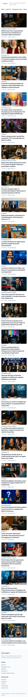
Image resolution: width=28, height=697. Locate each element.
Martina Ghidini (11, 89)
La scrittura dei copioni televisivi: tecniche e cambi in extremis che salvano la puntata (12, 430)
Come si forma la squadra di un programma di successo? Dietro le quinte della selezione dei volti (13, 322)
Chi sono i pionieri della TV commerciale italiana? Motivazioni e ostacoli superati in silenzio (13, 191)
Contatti (3, 683)
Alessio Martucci (11, 168)
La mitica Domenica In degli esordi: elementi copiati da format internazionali (13, 243)
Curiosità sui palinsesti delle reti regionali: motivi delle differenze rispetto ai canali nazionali (12, 85)
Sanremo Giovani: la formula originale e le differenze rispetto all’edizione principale (12, 377)
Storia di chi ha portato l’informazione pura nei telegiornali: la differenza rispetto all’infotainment (14, 590)
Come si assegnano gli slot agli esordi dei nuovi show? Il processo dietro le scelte (13, 616)
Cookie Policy (4, 688)
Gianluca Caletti (11, 195)
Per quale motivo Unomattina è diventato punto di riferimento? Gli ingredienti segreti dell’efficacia (13, 112)
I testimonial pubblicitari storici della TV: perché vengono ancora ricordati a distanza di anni (14, 59)
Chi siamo (3, 679)
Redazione (3, 681)
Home (2, 9)
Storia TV (8, 9)
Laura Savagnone (12, 63)
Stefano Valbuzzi (12, 36)
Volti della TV (5, 55)
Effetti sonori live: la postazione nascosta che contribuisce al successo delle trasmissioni (12, 33)
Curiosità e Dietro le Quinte (8, 28)
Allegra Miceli (11, 486)
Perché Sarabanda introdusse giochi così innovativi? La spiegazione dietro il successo (13, 509)
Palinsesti (4, 81)
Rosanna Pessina (12, 115)
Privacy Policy (4, 685)
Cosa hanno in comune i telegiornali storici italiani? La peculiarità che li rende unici (13, 403)
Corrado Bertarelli (12, 247)
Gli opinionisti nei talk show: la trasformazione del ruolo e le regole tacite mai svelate (13, 456)
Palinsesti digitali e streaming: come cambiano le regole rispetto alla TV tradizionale (13, 483)
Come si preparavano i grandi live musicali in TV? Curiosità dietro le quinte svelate (12, 138)
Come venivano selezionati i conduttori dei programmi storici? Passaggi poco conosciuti (12, 535)
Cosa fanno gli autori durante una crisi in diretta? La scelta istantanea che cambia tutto (13, 296)
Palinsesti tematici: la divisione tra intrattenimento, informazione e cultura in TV (13, 217)
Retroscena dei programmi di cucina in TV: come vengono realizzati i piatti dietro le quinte (13, 164)
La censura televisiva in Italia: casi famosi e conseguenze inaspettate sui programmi (13, 270)
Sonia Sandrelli (11, 142)
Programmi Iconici (17, 9)
